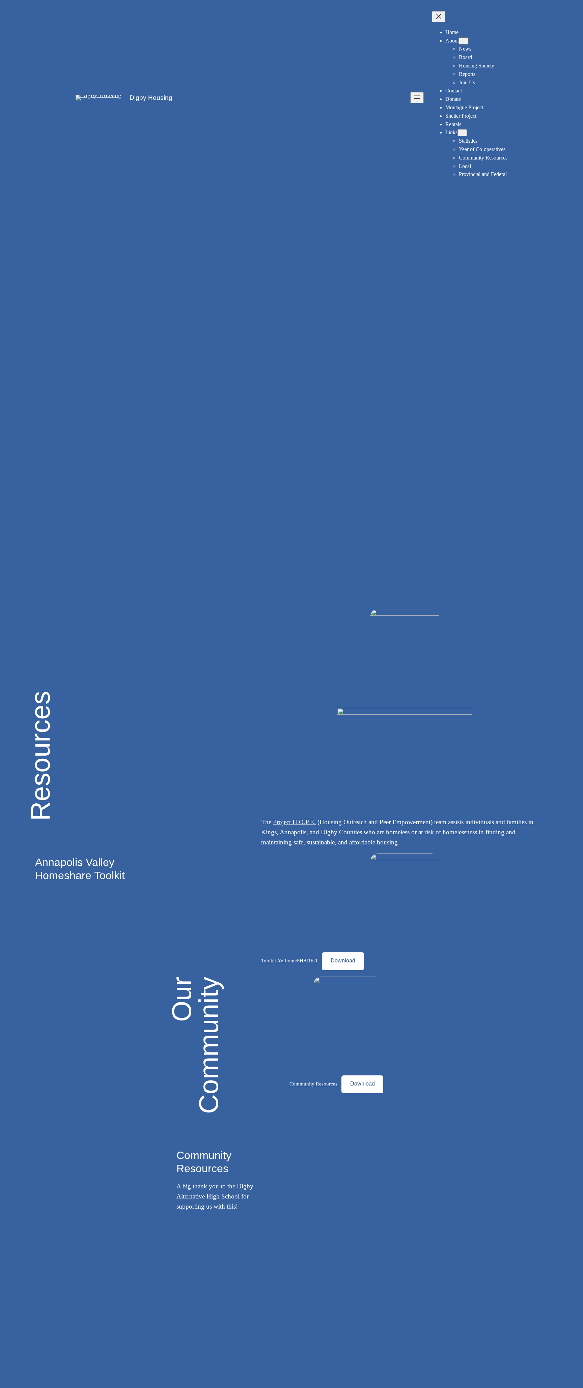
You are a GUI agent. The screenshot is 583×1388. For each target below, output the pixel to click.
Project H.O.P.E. (294, 822)
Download (343, 960)
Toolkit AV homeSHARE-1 (289, 960)
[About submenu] (463, 41)
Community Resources (313, 1084)
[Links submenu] (462, 132)
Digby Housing (151, 97)
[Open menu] (417, 97)
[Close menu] (438, 16)
